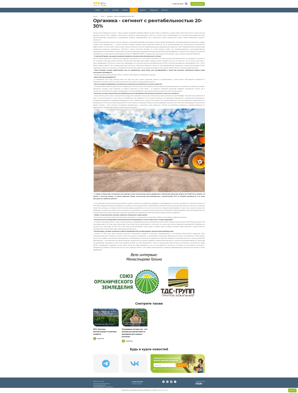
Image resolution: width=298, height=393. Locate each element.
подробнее (100, 338)
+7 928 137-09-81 (177, 4)
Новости (125, 10)
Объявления (154, 10)
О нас (105, 10)
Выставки (116, 10)
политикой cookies (162, 390)
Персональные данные (99, 385)
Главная (97, 10)
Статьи (134, 10)
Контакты (165, 10)
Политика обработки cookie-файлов (103, 386)
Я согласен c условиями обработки (170, 369)
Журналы (143, 10)
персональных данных (179, 369)
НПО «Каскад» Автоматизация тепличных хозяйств (105, 331)
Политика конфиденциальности (101, 383)
